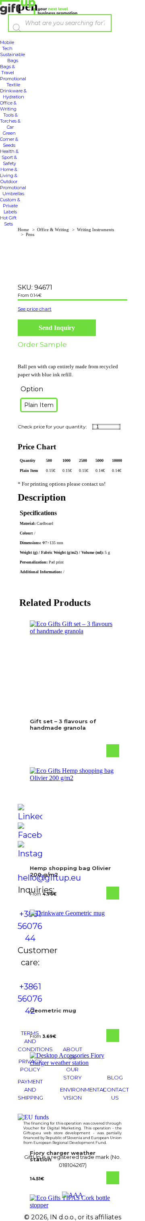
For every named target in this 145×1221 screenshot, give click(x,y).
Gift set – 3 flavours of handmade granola (63, 724)
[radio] (38, 405)
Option (32, 389)
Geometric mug (53, 1010)
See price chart (35, 309)
